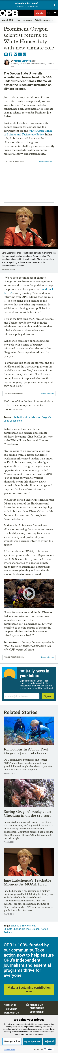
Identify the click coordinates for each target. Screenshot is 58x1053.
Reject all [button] (49, 1041)
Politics (8, 932)
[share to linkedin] (20, 54)
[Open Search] (49, 13)
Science (26, 929)
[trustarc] (49, 1050)
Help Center (10, 1008)
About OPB (7, 20)
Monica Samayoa (22, 61)
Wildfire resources (44, 20)
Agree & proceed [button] (32, 1041)
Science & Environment (23, 925)
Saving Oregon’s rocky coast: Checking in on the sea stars (28, 813)
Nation (44, 929)
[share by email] (6, 54)
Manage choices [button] (12, 1041)
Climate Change (12, 929)
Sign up (48, 696)
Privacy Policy (9, 1050)
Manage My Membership (37, 1006)
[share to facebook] (10, 54)
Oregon (36, 929)
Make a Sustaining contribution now (29, 989)
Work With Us (11, 1012)
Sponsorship (37, 1011)
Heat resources (24, 20)
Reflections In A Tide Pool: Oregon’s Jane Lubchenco (26, 751)
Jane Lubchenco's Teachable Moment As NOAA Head (27, 882)
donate (39, 13)
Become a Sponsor (45, 161)
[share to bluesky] (15, 54)
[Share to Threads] (24, 54)
